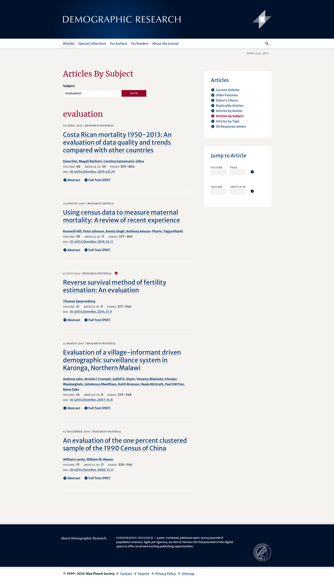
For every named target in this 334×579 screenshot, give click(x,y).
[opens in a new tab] (262, 552)
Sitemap (188, 574)
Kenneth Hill (72, 231)
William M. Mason (99, 459)
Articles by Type (227, 121)
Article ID (238, 186)
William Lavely (74, 459)
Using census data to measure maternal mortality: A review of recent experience (121, 216)
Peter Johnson (93, 231)
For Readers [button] (139, 43)
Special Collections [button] (92, 43)
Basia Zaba (71, 389)
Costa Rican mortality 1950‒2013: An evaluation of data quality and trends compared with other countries (117, 142)
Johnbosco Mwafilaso (100, 384)
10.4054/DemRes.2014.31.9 (91, 312)
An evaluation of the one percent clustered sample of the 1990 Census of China (125, 444)
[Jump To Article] (252, 171)
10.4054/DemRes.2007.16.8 (91, 400)
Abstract (73, 180)
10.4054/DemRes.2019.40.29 (92, 172)
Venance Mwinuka (150, 379)
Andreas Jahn (73, 379)
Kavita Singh (115, 231)
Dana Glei (70, 161)
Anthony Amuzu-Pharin (144, 231)
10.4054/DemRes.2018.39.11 (91, 242)
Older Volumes (227, 95)
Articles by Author (229, 111)
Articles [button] (68, 43)
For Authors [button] (118, 43)
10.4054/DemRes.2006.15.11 (91, 470)
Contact (126, 574)
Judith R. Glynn (123, 379)
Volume (216, 167)
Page (233, 167)
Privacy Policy (165, 574)
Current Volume (227, 90)
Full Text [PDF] (99, 180)
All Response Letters (231, 126)
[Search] (267, 43)
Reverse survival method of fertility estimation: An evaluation (114, 286)
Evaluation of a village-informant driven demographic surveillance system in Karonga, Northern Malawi (122, 360)
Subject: (69, 86)
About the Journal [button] (165, 43)
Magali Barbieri (90, 161)
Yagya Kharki (173, 231)
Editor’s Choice (227, 100)
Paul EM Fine (174, 384)
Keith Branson (128, 384)
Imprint (143, 574)
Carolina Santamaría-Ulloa (123, 161)
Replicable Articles (230, 105)
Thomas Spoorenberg (79, 301)
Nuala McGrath (152, 384)
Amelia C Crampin (97, 379)
